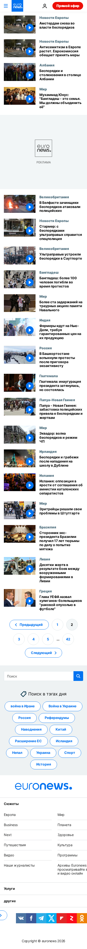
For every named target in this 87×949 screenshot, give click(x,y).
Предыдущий (31, 624)
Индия (44, 320)
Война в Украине (62, 706)
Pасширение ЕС (28, 741)
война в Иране (23, 706)
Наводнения (31, 729)
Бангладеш (48, 272)
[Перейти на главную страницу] (17, 6)
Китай (61, 729)
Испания (46, 475)
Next (8, 835)
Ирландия (48, 451)
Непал (17, 752)
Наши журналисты (19, 865)
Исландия (64, 741)
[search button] (78, 676)
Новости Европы (54, 17)
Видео (9, 855)
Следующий (41, 652)
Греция (45, 591)
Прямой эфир (67, 6)
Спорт (69, 752)
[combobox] (43, 676)
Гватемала (48, 376)
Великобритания (54, 197)
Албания (46, 65)
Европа (10, 815)
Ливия (44, 559)
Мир (43, 89)
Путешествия (15, 845)
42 (68, 639)
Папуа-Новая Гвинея (57, 400)
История (43, 764)
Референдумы (57, 718)
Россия (45, 348)
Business (11, 824)
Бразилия (47, 527)
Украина (43, 752)
